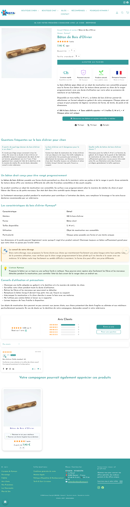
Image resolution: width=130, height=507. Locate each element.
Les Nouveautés (7, 488)
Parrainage (6, 474)
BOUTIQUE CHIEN (29, 11)
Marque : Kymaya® (63, 33)
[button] (63, 42)
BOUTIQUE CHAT (49, 11)
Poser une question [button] (108, 332)
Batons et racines (70, 30)
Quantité (62, 51)
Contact (65, 14)
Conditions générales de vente (45, 471)
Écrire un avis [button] (108, 327)
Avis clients (6, 481)
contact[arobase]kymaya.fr (78, 482)
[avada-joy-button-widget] (5, 502)
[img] (7, 352)
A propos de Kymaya (9, 471)
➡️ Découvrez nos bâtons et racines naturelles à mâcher (92, 118)
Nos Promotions (7, 485)
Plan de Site (6, 491)
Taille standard (65, 56)
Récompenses (78, 11)
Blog (64, 11)
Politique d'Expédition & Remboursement (49, 478)
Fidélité (4, 478)
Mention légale (39, 474)
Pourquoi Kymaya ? (99, 11)
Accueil (60, 30)
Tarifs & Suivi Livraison (42, 481)
